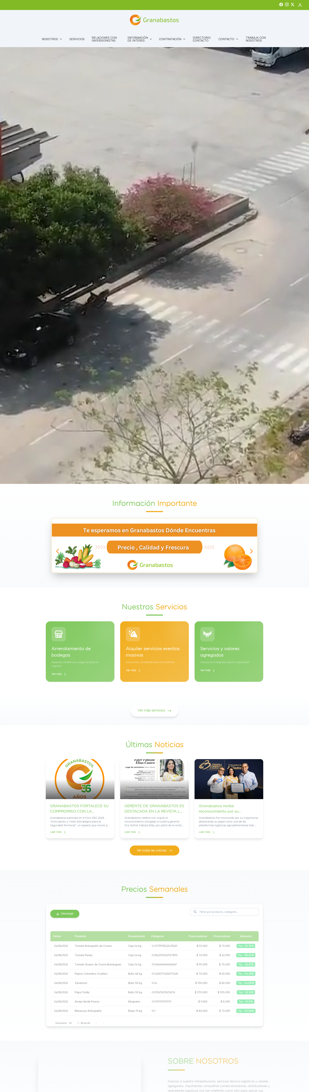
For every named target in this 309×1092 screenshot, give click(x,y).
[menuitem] (52, 39)
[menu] (154, 39)
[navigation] (57, 551)
